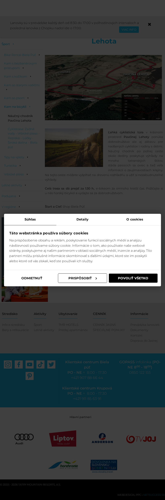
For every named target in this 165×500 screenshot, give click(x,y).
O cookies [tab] (134, 219)
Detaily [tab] (82, 219)
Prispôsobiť (80, 278)
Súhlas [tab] (30, 219)
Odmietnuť (31, 278)
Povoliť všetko (133, 278)
